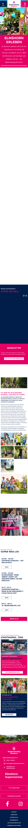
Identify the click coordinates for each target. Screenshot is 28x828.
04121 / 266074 (9, 760)
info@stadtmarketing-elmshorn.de (14, 763)
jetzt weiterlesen (10, 527)
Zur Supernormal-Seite (12, 672)
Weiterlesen (9, 714)
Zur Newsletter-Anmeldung (14, 358)
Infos (6, 567)
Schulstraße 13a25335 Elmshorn (9, 767)
